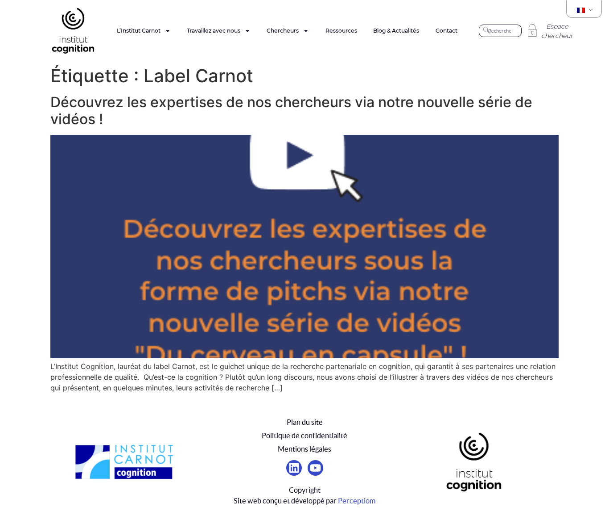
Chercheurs (283, 30)
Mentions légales (304, 449)
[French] (584, 10)
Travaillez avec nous (213, 30)
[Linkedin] (294, 468)
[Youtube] (315, 468)
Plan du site (305, 422)
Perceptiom (356, 501)
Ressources (341, 30)
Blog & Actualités (396, 30)
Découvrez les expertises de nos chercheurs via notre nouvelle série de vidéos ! (291, 110)
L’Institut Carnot (138, 30)
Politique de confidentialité (304, 436)
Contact (446, 30)
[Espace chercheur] (532, 30)
